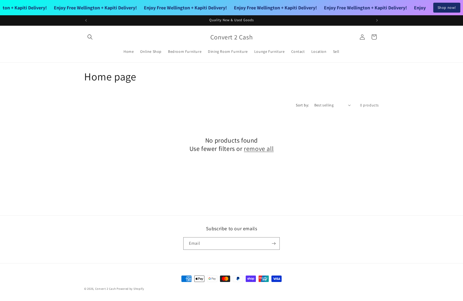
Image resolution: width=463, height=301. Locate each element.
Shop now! (447, 7)
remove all (259, 148)
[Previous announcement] (86, 20)
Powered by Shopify (130, 289)
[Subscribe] (273, 243)
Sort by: (302, 105)
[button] (90, 37)
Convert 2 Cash (105, 289)
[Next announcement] (377, 20)
